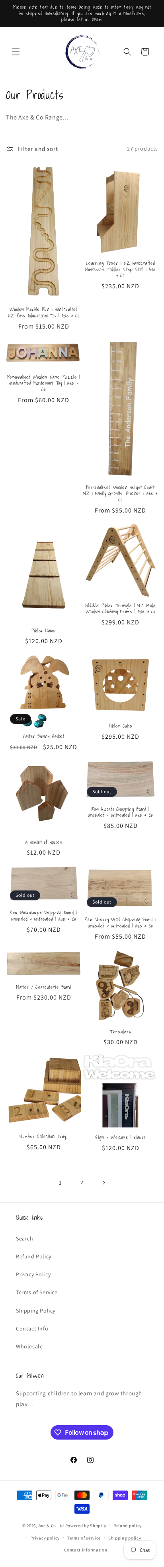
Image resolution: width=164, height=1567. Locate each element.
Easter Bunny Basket (43, 736)
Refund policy (127, 1525)
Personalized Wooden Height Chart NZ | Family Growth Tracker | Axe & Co (120, 493)
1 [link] (60, 1182)
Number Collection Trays (44, 1136)
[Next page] (103, 1182)
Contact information (85, 1550)
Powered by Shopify (85, 1525)
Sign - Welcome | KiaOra (120, 1137)
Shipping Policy (35, 1310)
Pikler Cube (121, 726)
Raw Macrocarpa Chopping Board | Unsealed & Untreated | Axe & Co (43, 916)
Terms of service (84, 1538)
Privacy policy (45, 1538)
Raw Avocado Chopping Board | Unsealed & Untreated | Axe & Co (120, 812)
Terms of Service (37, 1292)
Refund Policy (33, 1256)
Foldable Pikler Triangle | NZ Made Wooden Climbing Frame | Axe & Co (120, 609)
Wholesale (29, 1346)
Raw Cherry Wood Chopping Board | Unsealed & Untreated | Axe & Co (120, 922)
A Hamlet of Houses (43, 842)
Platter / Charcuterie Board (43, 987)
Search (24, 1238)
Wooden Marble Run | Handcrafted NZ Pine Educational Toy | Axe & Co (43, 312)
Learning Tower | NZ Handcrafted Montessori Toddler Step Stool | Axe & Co (120, 269)
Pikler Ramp (43, 631)
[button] (16, 52)
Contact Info (32, 1328)
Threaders (120, 1032)
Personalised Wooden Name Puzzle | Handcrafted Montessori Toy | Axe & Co (43, 383)
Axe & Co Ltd (51, 1525)
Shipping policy (124, 1538)
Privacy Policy (33, 1274)
